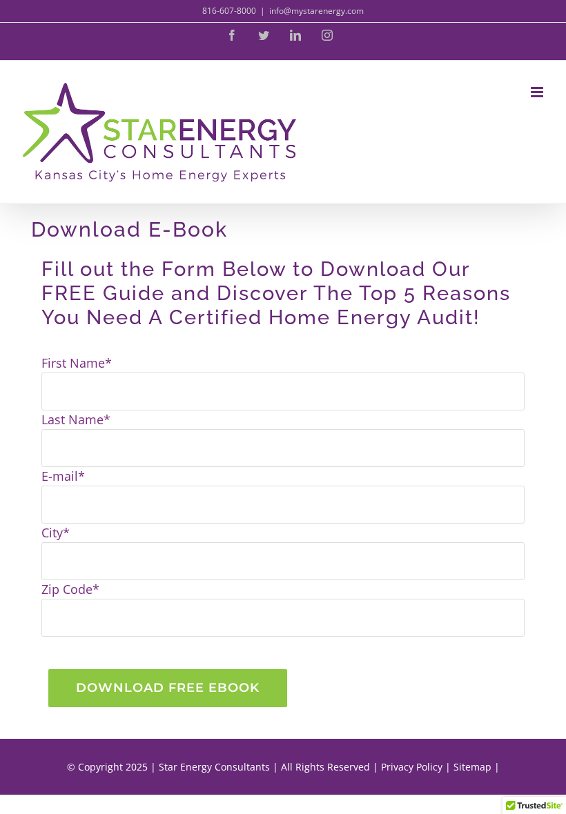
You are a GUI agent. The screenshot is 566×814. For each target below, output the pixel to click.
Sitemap (472, 766)
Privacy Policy (411, 766)
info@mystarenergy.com (316, 11)
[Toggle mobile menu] (538, 92)
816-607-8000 (229, 11)
